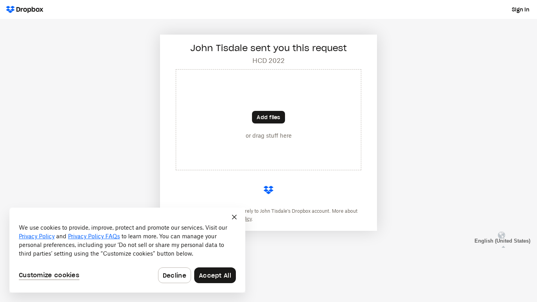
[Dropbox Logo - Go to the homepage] (24, 9)
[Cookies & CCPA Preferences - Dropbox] (127, 250)
